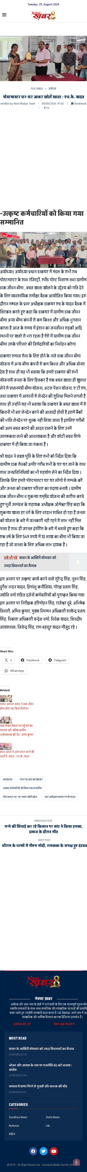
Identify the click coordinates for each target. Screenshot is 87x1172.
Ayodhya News (18, 1117)
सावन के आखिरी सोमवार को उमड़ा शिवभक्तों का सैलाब (41, 1049)
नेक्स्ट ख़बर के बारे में (64, 1024)
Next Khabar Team (24, 103)
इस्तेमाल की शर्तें (22, 1024)
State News (53, 1117)
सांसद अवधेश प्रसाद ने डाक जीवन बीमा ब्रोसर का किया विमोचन (16, 706)
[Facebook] (33, 1151)
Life (48, 1125)
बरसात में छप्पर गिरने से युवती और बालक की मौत (38, 1086)
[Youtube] (54, 1151)
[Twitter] (43, 1151)
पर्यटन (12, 1134)
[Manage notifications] (76, 1162)
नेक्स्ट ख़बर (43, 999)
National (14, 1125)
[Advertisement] (43, 159)
